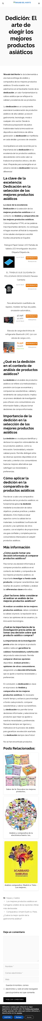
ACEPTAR (7, 1017)
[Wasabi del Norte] (22, 3)
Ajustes (29, 1017)
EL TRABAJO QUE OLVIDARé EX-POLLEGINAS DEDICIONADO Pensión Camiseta (21, 276)
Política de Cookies (32, 1009)
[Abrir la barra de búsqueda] (3, 3)
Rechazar (19, 1017)
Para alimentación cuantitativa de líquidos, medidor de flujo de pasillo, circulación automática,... (21, 307)
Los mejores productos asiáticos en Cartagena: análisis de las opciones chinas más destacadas (21, 904)
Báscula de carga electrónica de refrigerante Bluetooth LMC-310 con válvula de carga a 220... (21, 334)
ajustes (19, 1013)
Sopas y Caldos (13, 898)
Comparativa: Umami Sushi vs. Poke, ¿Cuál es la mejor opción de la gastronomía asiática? (20, 915)
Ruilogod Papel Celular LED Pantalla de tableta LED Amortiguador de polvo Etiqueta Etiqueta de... (21, 248)
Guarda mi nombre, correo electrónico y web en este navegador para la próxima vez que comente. (22, 989)
